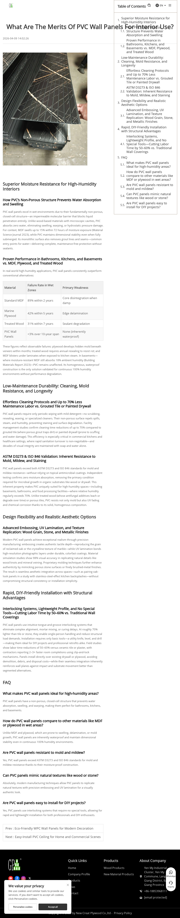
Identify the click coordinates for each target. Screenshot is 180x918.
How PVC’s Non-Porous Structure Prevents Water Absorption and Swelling (144, 31)
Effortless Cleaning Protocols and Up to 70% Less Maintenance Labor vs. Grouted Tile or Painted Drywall (149, 76)
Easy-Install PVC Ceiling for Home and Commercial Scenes (58, 837)
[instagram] (23, 878)
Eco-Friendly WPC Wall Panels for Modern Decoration (54, 828)
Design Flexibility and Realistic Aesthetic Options (143, 103)
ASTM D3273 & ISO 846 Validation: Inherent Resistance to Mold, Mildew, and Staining (149, 91)
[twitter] (29, 878)
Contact (73, 893)
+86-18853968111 (155, 891)
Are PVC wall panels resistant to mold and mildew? (149, 187)
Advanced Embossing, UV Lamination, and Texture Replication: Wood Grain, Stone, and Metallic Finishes (149, 115)
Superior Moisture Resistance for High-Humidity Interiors (145, 20)
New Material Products (119, 874)
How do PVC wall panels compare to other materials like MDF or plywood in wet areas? (149, 175)
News (71, 887)
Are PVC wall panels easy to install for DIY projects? (146, 205)
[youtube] (10, 878)
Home (72, 868)
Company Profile (79, 874)
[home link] (11, 5)
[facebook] (17, 878)
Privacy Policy (123, 913)
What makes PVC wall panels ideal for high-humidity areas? (148, 164)
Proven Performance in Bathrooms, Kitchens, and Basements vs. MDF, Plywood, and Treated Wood (148, 46)
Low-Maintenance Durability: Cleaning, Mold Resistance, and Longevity (144, 61)
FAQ (124, 157)
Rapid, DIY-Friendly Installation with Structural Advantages (143, 129)
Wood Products (114, 868)
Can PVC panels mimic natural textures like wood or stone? (148, 196)
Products (74, 880)
